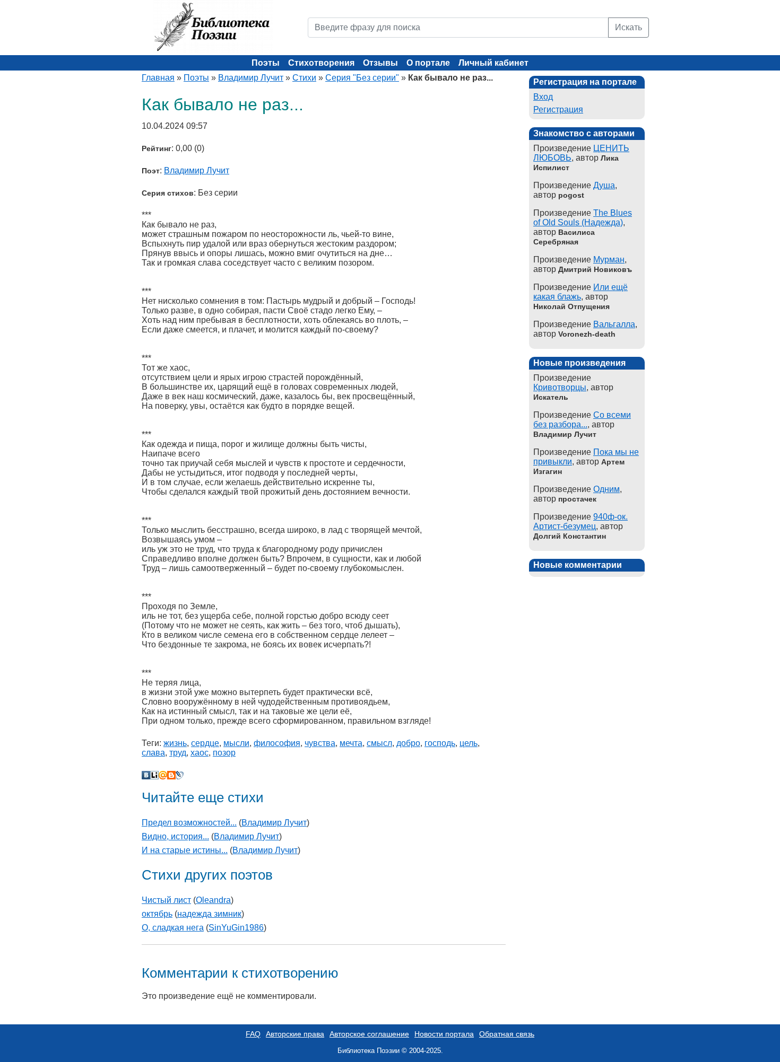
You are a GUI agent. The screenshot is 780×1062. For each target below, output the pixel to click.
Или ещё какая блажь (580, 292)
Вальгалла (614, 324)
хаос (199, 752)
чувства (320, 743)
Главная (158, 77)
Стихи (304, 77)
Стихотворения (321, 62)
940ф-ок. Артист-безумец (580, 521)
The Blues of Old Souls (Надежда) (582, 217)
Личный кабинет (493, 62)
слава (153, 752)
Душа (604, 185)
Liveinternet (154, 775)
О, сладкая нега (173, 927)
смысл (379, 743)
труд (177, 752)
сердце (205, 743)
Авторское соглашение (369, 1034)
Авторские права (295, 1034)
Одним (606, 489)
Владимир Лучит (250, 77)
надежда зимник (209, 913)
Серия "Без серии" (362, 77)
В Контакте (146, 775)
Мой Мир (163, 775)
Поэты (266, 62)
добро (408, 743)
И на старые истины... (185, 850)
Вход (543, 96)
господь (439, 743)
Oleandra (213, 900)
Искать (628, 27)
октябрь (157, 913)
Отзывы (380, 62)
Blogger (171, 775)
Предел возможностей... (189, 822)
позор (224, 752)
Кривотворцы (559, 387)
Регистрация (558, 109)
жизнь (175, 743)
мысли (236, 743)
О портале (428, 62)
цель (469, 743)
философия (277, 743)
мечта (351, 743)
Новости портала (444, 1034)
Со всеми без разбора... (582, 419)
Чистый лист (166, 900)
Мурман (609, 259)
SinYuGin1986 (236, 927)
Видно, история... (175, 836)
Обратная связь (506, 1034)
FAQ (253, 1034)
